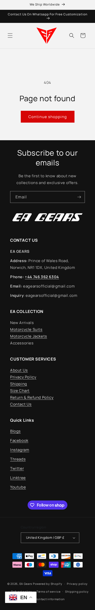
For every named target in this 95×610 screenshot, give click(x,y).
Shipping (18, 383)
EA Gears (26, 584)
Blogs (15, 431)
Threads (18, 459)
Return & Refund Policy (31, 397)
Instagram (19, 449)
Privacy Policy (23, 377)
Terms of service (48, 591)
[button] (10, 35)
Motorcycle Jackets (28, 336)
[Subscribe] (79, 197)
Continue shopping (47, 116)
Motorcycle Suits (26, 329)
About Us (19, 370)
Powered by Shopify (47, 584)
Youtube (18, 487)
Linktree (18, 477)
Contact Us (21, 404)
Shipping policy (77, 591)
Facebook (19, 440)
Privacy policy (77, 584)
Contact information (50, 599)
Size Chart (20, 390)
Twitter (17, 468)
